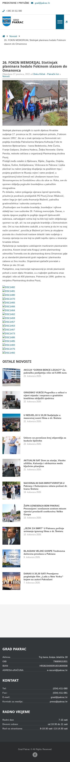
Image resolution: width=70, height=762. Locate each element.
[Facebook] (35, 754)
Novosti (13, 36)
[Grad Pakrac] (12, 21)
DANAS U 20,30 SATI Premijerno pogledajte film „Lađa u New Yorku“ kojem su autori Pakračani (43, 576)
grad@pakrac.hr (42, 3)
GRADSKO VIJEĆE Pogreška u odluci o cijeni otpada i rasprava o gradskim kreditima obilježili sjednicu (45, 395)
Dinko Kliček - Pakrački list (46, 74)
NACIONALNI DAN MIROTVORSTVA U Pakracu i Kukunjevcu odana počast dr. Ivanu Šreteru (45, 486)
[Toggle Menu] (60, 21)
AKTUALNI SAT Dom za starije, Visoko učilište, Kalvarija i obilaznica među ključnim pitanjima (45, 463)
